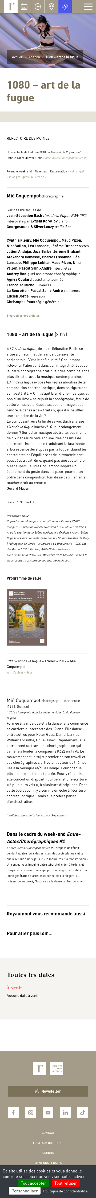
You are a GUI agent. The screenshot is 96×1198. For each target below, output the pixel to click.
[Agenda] (24, 6)
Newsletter (51, 1091)
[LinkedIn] (65, 1112)
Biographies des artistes (23, 315)
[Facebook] (13, 1112)
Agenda (34, 57)
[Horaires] (38, 6)
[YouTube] (48, 1112)
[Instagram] (30, 1112)
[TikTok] (82, 1112)
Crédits (48, 1153)
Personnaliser (24, 1190)
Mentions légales (48, 1163)
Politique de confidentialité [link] (65, 1190)
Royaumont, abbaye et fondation (11, 6)
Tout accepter (33, 1183)
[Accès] (51, 6)
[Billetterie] (65, 6)
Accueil (17, 57)
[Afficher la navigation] (88, 6)
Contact (48, 1133)
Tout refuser (65, 1183)
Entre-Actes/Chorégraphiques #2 (65, 158)
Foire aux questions (48, 1143)
